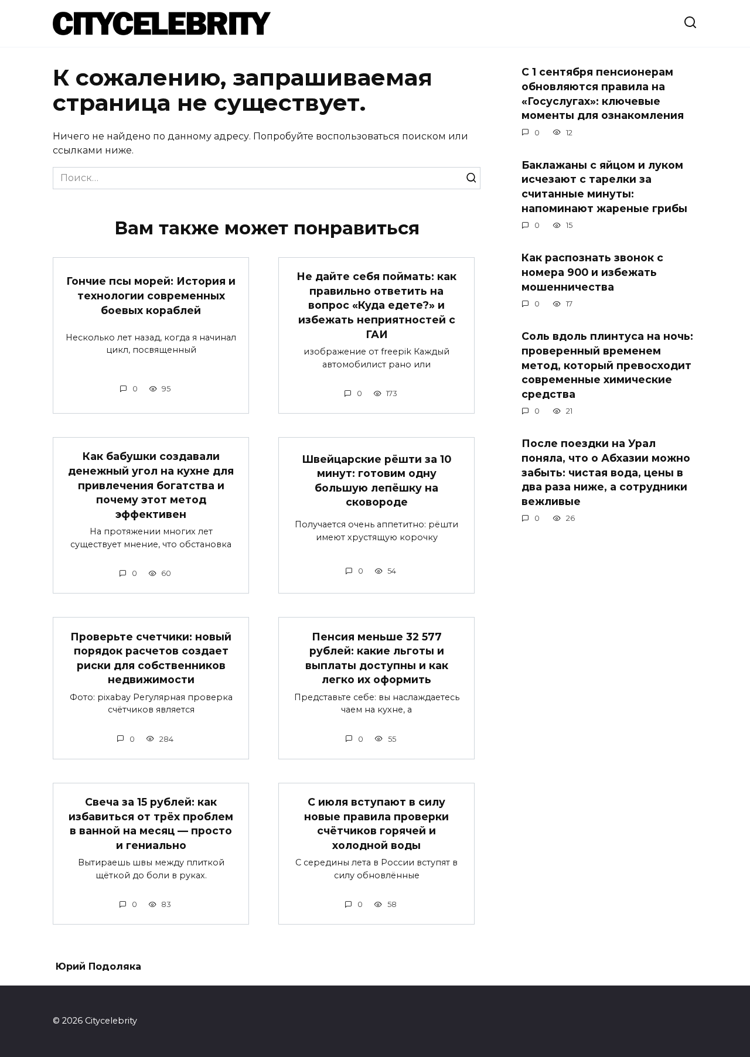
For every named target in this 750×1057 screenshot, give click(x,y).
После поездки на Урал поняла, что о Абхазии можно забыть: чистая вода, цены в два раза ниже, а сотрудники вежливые (605, 472)
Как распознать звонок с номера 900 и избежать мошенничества (592, 271)
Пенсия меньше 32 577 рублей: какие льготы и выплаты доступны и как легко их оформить (376, 658)
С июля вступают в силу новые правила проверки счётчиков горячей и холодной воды (376, 823)
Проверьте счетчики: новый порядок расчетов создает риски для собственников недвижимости (150, 658)
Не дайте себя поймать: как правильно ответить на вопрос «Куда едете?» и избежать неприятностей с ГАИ (376, 305)
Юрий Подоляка (98, 966)
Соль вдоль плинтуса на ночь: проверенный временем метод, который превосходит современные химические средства (607, 365)
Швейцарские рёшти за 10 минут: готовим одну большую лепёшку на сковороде (376, 480)
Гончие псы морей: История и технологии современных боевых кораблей (151, 295)
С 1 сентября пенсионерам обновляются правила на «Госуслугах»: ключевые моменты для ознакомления (602, 93)
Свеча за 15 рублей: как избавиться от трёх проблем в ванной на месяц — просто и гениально (151, 823)
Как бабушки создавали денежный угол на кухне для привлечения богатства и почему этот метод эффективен (151, 485)
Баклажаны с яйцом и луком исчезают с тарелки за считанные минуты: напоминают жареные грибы (604, 186)
